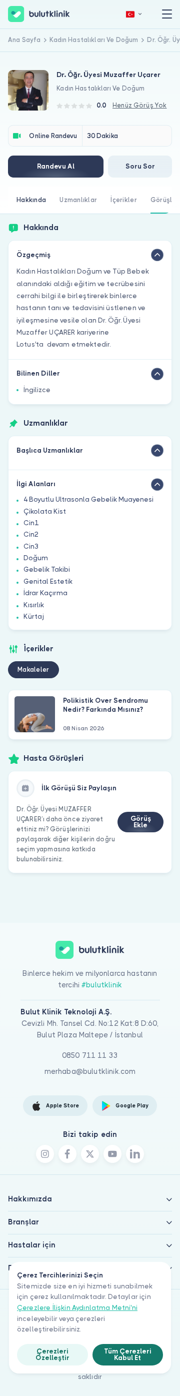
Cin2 (31, 534)
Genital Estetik (48, 581)
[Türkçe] (134, 14)
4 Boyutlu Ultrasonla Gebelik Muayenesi (89, 499)
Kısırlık (34, 605)
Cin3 (31, 546)
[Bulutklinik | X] (90, 1154)
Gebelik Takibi (47, 569)
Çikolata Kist (45, 511)
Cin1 (31, 523)
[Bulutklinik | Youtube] (113, 1154)
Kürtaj (34, 616)
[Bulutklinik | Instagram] (45, 1154)
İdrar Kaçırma (46, 593)
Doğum (36, 558)
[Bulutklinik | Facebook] (67, 1154)
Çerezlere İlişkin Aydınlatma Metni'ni (77, 1307)
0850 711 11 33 (90, 1055)
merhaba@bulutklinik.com (90, 1071)
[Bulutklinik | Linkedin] (135, 1154)
